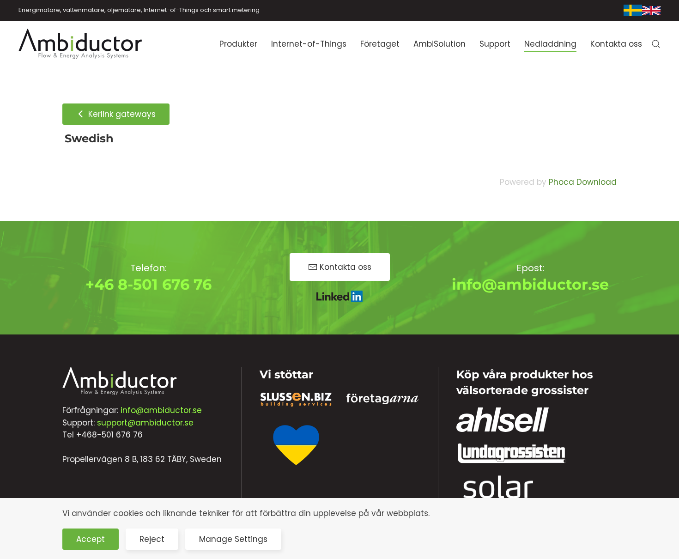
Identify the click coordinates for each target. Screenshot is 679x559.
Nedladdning (550, 43)
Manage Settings (233, 539)
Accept (90, 539)
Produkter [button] (238, 43)
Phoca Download (583, 182)
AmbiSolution (439, 43)
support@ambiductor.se (145, 422)
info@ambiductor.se (530, 284)
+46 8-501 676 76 (148, 284)
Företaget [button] (380, 43)
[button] (656, 43)
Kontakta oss (616, 43)
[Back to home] (80, 43)
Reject (151, 539)
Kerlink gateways (121, 114)
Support (494, 43)
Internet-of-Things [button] (308, 43)
